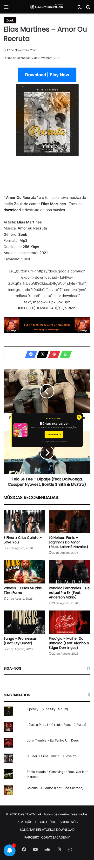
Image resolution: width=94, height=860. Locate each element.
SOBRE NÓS (69, 822)
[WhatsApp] (64, 354)
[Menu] (6, 8)
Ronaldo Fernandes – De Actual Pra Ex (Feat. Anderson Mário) (69, 593)
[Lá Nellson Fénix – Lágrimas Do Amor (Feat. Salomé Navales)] (69, 521)
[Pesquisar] (88, 8)
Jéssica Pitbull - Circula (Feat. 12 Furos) (56, 725)
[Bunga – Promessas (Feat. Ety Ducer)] (24, 622)
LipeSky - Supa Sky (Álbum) (47, 709)
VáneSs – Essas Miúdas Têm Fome (23, 590)
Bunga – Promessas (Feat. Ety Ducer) (20, 640)
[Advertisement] (47, 175)
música (59, 210)
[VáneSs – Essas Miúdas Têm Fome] (24, 571)
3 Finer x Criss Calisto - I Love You (53, 756)
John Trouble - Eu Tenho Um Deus (53, 740)
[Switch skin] (79, 8)
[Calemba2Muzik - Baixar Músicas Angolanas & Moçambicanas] (47, 6)
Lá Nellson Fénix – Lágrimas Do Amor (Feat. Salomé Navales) (68, 542)
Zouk (10, 20)
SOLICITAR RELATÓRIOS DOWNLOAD (47, 830)
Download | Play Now (47, 74)
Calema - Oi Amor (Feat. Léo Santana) (55, 788)
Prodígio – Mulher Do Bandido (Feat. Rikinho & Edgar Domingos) (69, 643)
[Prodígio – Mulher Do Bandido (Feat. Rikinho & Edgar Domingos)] (69, 622)
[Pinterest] (53, 354)
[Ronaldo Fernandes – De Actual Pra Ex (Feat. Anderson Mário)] (69, 571)
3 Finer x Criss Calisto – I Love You (23, 540)
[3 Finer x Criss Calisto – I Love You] (24, 521)
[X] (41, 354)
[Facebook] (29, 354)
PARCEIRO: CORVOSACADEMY (47, 837)
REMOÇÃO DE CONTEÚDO (36, 822)
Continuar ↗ (54, 434)
